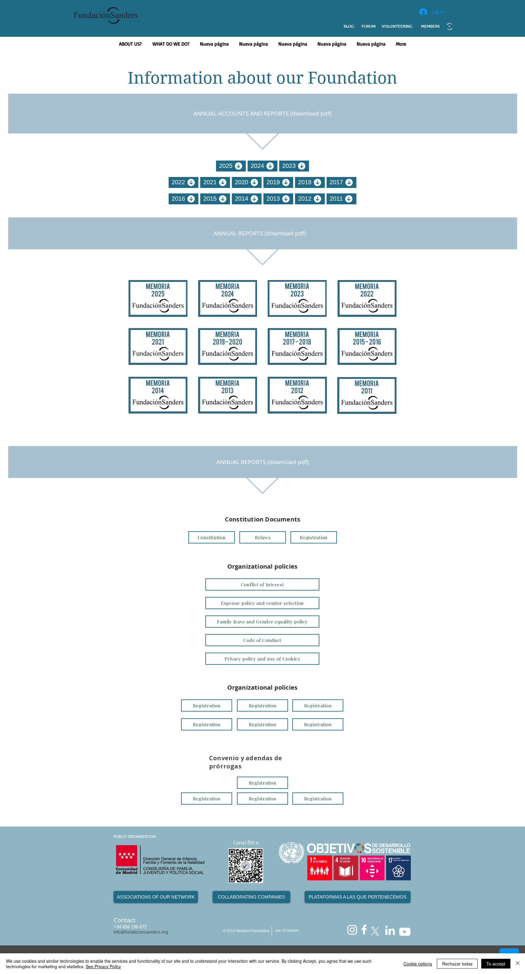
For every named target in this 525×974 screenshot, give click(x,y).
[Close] (517, 963)
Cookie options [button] (417, 964)
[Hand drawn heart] (449, 26)
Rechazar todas (457, 964)
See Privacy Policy (103, 966)
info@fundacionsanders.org (141, 931)
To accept (495, 964)
